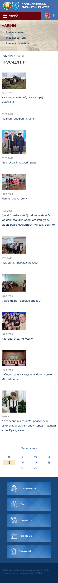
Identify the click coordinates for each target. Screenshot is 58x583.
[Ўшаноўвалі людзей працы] (29, 143)
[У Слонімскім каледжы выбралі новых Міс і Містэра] (29, 359)
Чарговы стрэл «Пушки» (17, 338)
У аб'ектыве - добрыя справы (21, 300)
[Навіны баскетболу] (29, 183)
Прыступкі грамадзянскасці (20, 262)
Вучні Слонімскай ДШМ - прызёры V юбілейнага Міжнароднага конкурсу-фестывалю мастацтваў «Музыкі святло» (28, 219)
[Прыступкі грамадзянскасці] (29, 246)
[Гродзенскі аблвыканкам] (49, 16)
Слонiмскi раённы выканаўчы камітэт (35, 6)
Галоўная (8, 55)
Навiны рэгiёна (16, 37)
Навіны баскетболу (14, 198)
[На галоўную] (7, 6)
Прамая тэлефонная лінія (18, 118)
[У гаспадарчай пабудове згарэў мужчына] (29, 82)
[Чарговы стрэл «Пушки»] (29, 322)
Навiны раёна (15, 32)
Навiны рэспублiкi (18, 43)
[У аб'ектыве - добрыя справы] (29, 284)
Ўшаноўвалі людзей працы (19, 162)
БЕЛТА (38, 573)
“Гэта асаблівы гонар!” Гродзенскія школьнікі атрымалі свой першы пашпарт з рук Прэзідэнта (29, 425)
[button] (5, 16)
